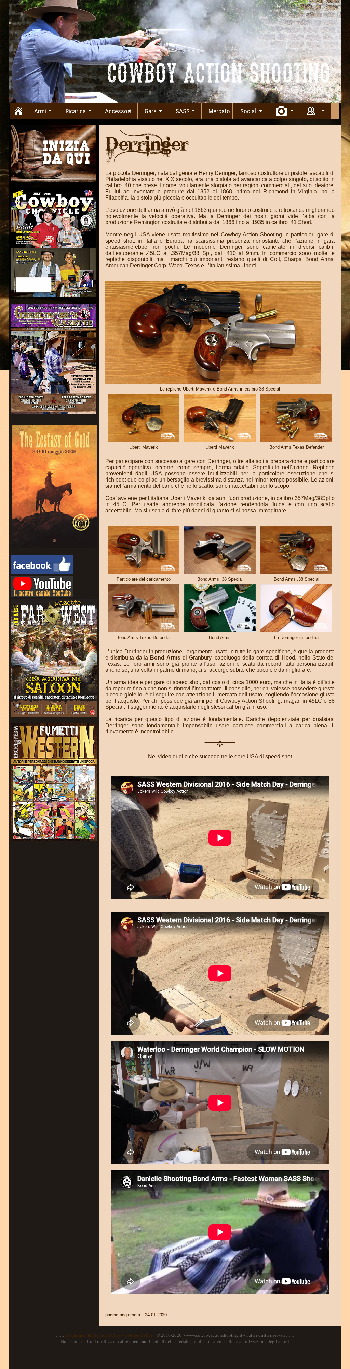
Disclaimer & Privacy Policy (93, 1335)
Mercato (219, 111)
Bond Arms (166, 658)
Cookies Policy (138, 1335)
